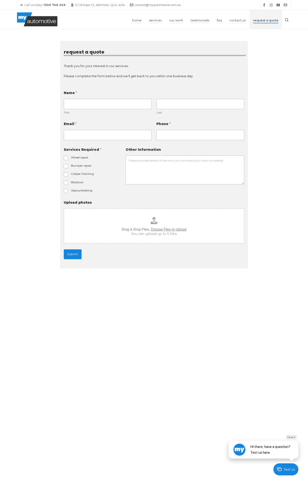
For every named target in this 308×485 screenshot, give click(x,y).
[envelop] (286, 5)
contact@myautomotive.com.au (158, 5)
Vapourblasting (81, 190)
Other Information (143, 149)
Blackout (77, 182)
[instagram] (272, 5)
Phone (163, 124)
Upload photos (78, 202)
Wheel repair (80, 157)
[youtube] (278, 5)
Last (159, 112)
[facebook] (265, 5)
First (67, 112)
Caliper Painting (82, 174)
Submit (72, 254)
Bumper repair (81, 165)
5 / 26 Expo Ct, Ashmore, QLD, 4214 (100, 5)
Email (70, 124)
